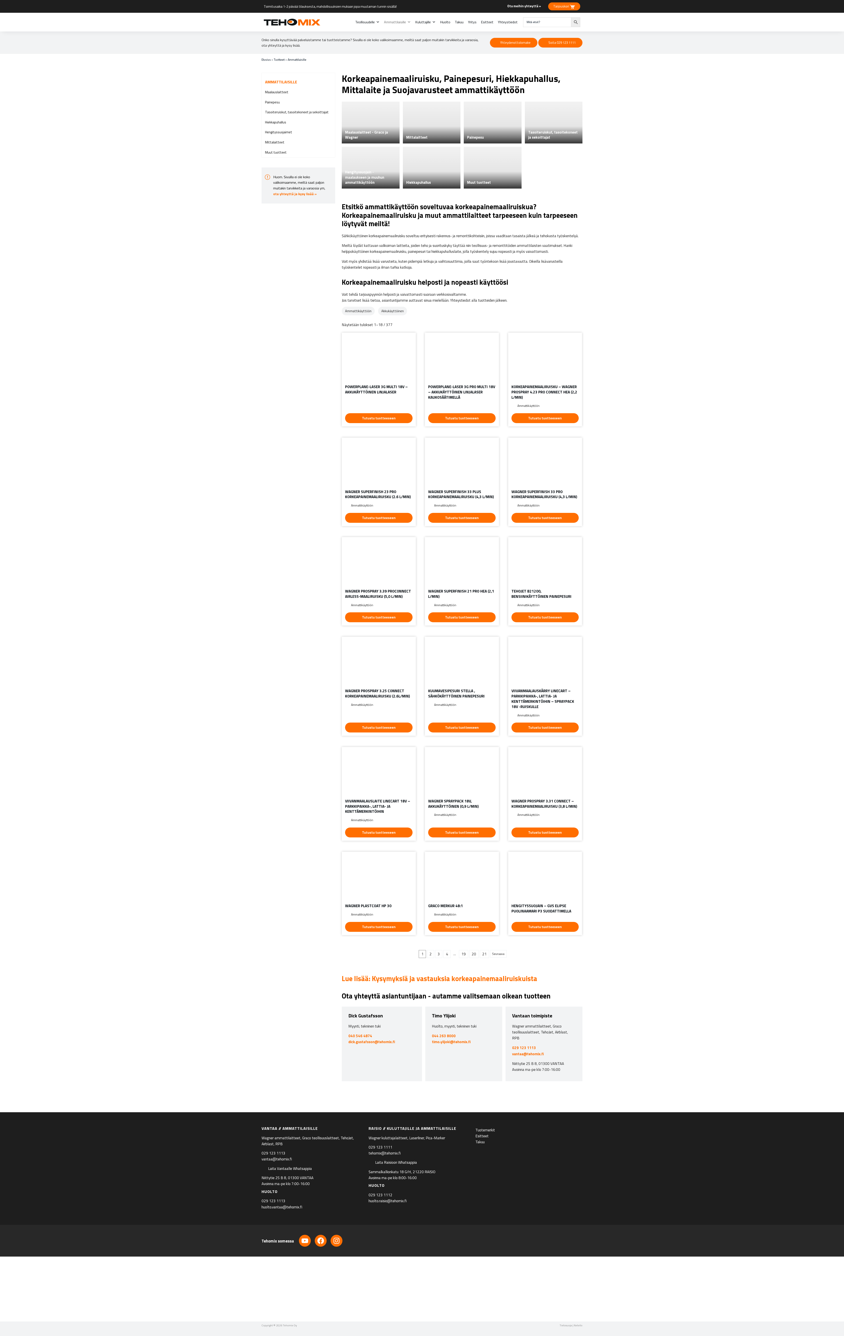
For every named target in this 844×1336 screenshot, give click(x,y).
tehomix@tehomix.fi (385, 1153)
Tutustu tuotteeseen (379, 418)
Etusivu (266, 59)
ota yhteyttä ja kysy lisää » (295, 193)
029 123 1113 (524, 1048)
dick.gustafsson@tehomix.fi (371, 1042)
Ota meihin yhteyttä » (524, 6)
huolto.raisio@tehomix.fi (388, 1201)
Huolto (445, 22)
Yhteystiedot (508, 22)
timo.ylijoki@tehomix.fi (451, 1042)
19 (463, 954)
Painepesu (272, 102)
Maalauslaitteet (276, 92)
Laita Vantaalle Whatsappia (290, 1168)
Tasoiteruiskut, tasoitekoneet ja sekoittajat (297, 112)
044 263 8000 (444, 1036)
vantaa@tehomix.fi (528, 1054)
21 (484, 954)
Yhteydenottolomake (515, 42)
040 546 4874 (360, 1036)
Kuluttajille (423, 22)
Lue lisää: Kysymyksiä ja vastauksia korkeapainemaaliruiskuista (439, 978)
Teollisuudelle (365, 22)
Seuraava (498, 953)
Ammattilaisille (395, 22)
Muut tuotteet (276, 152)
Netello (578, 1325)
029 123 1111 (380, 1147)
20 (474, 954)
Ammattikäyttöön (358, 311)
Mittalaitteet (274, 142)
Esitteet (487, 22)
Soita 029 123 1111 (562, 42)
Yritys (472, 22)
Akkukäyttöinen (392, 311)
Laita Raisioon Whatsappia (396, 1162)
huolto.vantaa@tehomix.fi (282, 1207)
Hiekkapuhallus (275, 122)
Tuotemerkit (485, 1130)
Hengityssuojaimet (278, 132)
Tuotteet (279, 59)
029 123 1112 (380, 1195)
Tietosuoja (566, 1325)
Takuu (459, 22)
